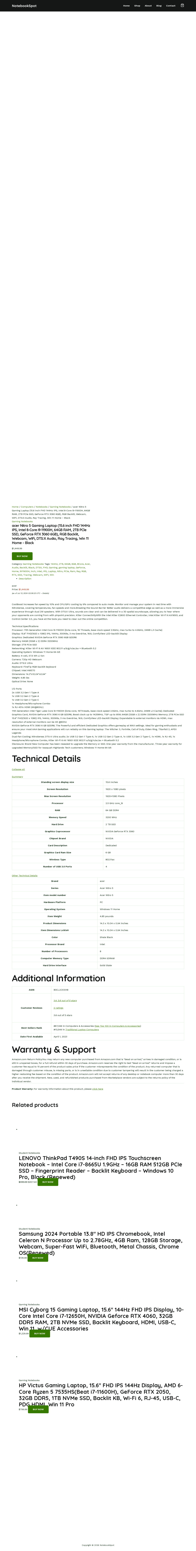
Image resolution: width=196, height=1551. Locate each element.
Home (126, 6)
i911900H (25, 571)
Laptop (52, 571)
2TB (61, 564)
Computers (27, 506)
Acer (87, 564)
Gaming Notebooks (60, 506)
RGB (83, 571)
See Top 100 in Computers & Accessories (117, 1026)
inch (33, 571)
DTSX (39, 567)
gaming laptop (67, 567)
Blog (159, 6)
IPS (45, 571)
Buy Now (22, 556)
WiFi (46, 574)
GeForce (80, 567)
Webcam (37, 574)
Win (52, 574)
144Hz (54, 564)
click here (97, 1089)
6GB (74, 564)
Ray (78, 571)
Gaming (53, 567)
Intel (39, 571)
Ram (72, 571)
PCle (66, 571)
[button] (182, 6)
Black (31, 567)
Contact (170, 6)
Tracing (27, 574)
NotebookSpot (24, 6)
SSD (20, 574)
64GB (67, 564)
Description (25, 578)
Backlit (23, 567)
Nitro (60, 571)
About (148, 6)
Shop (137, 6)
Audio (15, 567)
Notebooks (41, 506)
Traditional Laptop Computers (82, 1029)
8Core (80, 564)
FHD (45, 567)
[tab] (101, 579)
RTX (14, 574)
